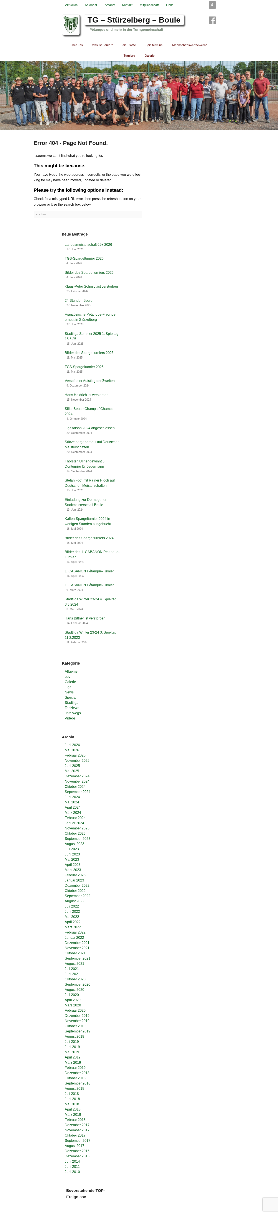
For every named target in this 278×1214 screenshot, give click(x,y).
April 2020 (73, 1000)
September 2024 (77, 792)
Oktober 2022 (75, 891)
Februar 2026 (75, 755)
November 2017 (77, 1130)
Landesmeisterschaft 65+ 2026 (88, 244)
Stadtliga (71, 702)
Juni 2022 (72, 911)
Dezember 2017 (77, 1125)
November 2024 (77, 781)
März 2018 (73, 1114)
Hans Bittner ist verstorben (85, 618)
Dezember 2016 (77, 1151)
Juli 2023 (72, 849)
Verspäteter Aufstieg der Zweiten (90, 381)
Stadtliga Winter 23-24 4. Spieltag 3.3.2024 (90, 601)
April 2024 (73, 807)
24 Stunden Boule (79, 300)
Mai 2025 (72, 771)
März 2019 (73, 1062)
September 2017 (77, 1140)
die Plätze (129, 45)
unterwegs (73, 713)
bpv (67, 676)
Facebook (212, 20)
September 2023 (77, 838)
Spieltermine (154, 45)
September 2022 (77, 896)
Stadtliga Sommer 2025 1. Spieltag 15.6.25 (91, 336)
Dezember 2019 (77, 1015)
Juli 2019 (72, 1042)
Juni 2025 (72, 766)
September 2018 (77, 1083)
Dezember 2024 (77, 776)
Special (70, 697)
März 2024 (73, 812)
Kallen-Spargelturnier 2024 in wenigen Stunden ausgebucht (88, 521)
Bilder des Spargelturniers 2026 (89, 272)
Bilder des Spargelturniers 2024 (89, 538)
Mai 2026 (72, 750)
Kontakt (127, 5)
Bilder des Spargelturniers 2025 (89, 353)
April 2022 (73, 922)
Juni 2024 (72, 797)
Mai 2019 (72, 1052)
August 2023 (74, 844)
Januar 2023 (74, 880)
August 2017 (74, 1146)
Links (169, 5)
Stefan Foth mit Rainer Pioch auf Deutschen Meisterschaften (90, 482)
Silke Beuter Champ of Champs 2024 (89, 411)
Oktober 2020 (75, 979)
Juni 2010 (72, 1172)
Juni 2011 (72, 1166)
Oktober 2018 (75, 1078)
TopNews (72, 708)
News (69, 692)
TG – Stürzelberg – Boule (134, 19)
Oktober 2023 (75, 833)
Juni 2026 (72, 745)
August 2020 (74, 989)
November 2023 (77, 828)
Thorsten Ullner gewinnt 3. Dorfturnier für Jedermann (85, 463)
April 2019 (73, 1057)
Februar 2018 (75, 1120)
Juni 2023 (72, 854)
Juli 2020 (72, 995)
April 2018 (73, 1109)
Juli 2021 (72, 969)
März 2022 (73, 927)
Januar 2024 (74, 823)
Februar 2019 (75, 1068)
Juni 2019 (72, 1047)
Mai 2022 (72, 917)
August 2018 (74, 1088)
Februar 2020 (75, 1010)
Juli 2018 (72, 1094)
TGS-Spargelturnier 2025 (84, 367)
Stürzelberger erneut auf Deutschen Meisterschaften (92, 444)
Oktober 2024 (75, 786)
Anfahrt (110, 5)
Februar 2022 (75, 932)
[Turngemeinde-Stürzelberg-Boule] (139, 95)
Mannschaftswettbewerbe (189, 45)
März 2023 (73, 870)
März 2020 (73, 1005)
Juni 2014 (72, 1161)
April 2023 (73, 865)
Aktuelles (71, 5)
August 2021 (74, 963)
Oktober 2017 (75, 1135)
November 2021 (77, 948)
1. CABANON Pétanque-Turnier (89, 571)
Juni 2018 (72, 1099)
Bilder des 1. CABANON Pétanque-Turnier (92, 554)
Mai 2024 (72, 802)
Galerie (150, 55)
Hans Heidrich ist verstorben (86, 395)
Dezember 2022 (77, 885)
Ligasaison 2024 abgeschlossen (90, 428)
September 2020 (77, 984)
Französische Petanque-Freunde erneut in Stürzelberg (90, 317)
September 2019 (77, 1031)
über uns (77, 45)
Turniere (129, 55)
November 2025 (77, 760)
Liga (68, 687)
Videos (70, 718)
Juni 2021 (72, 974)
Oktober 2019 (75, 1026)
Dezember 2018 (77, 1073)
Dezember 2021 (77, 943)
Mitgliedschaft (149, 5)
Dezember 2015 (77, 1156)
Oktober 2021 (75, 953)
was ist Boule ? (102, 45)
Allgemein (72, 671)
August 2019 (74, 1036)
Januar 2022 (74, 937)
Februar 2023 (75, 875)
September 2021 (77, 958)
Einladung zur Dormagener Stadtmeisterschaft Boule (85, 502)
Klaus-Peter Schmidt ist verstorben (91, 286)
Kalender (91, 5)
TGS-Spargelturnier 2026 (84, 258)
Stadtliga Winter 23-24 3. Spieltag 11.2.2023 (90, 635)
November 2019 (77, 1021)
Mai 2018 (72, 1104)
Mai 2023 (72, 859)
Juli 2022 (72, 906)
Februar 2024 (75, 818)
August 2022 (74, 901)
